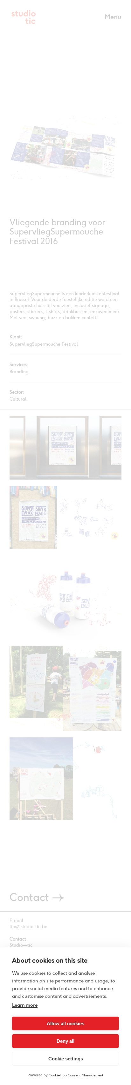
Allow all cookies (65, 1023)
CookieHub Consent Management (76, 1075)
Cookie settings (65, 1058)
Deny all (65, 1041)
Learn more (25, 1005)
